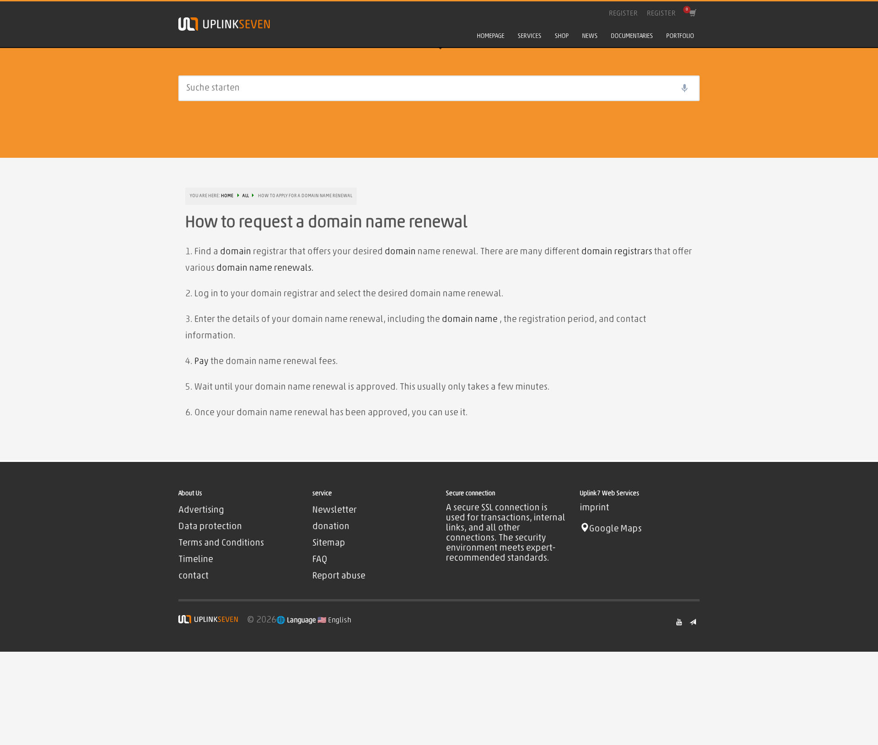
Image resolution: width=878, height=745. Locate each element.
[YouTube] (679, 622)
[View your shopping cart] (692, 13)
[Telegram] (693, 622)
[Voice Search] (684, 88)
